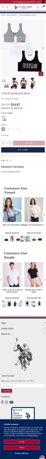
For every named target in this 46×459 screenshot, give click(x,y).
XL (19, 129)
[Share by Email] (10, 160)
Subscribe (6, 390)
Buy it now (23, 150)
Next (43, 48)
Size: (4, 125)
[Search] (7, 7)
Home (3, 15)
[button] (38, 190)
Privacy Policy (33, 435)
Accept (21, 442)
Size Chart (4, 135)
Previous (3, 48)
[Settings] (38, 7)
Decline (21, 447)
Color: (7, 113)
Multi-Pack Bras (12, 15)
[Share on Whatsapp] (7, 160)
